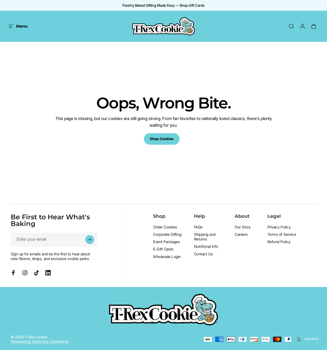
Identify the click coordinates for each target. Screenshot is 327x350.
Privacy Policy (279, 227)
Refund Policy (279, 242)
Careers (241, 234)
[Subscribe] (89, 239)
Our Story (243, 227)
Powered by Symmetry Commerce (40, 341)
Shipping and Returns (205, 236)
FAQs (198, 227)
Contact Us (203, 254)
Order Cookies (165, 227)
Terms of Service (281, 234)
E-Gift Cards (163, 249)
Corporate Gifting (167, 234)
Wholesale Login (167, 256)
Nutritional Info (206, 246)
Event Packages (166, 242)
